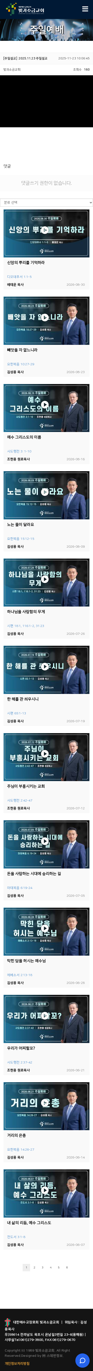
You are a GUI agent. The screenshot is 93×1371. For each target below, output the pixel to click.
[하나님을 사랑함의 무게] (46, 583)
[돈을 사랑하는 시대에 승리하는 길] (46, 844)
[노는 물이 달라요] (46, 495)
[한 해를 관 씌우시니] (46, 670)
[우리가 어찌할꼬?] (46, 1019)
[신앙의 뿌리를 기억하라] (46, 233)
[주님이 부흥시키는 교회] (46, 757)
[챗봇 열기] (82, 1360)
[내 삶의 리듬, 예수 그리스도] (46, 1193)
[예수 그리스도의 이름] (46, 408)
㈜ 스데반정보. (52, 1356)
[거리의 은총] (46, 1106)
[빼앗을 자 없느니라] (46, 321)
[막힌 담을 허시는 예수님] (46, 932)
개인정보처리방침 (17, 1364)
